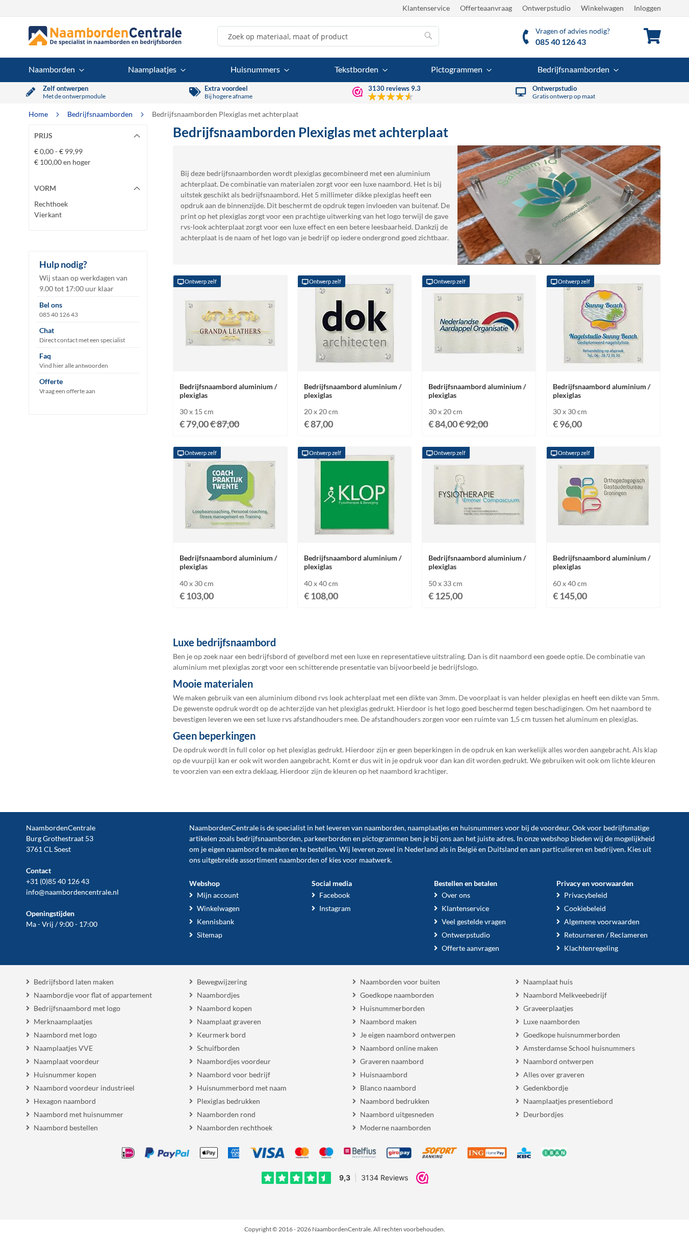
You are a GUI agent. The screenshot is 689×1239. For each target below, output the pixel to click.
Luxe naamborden (551, 1021)
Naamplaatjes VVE (63, 1048)
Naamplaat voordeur (66, 1061)
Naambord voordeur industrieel (84, 1087)
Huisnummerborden (392, 1008)
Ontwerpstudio (546, 8)
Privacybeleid (585, 895)
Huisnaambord (383, 1074)
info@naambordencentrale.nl (72, 892)
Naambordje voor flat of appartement (93, 995)
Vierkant (48, 214)
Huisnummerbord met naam (242, 1087)
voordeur (554, 827)
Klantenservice (426, 8)
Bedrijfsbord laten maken (74, 981)
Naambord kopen (224, 1008)
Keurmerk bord (221, 1034)
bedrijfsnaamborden (268, 838)
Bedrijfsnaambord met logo (77, 1008)
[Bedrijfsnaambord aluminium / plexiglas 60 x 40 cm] (603, 532)
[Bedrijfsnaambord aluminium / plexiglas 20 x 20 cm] (354, 361)
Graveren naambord (392, 1061)
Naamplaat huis (548, 981)
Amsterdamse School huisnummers (579, 1048)
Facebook (334, 895)
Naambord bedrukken (394, 1101)
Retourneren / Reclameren (606, 934)
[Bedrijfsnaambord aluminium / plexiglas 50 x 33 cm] (479, 532)
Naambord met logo (65, 1034)
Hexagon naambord (65, 1101)
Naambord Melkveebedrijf (565, 995)
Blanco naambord (388, 1087)
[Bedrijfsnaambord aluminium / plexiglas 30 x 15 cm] (230, 361)
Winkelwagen (602, 8)
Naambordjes (218, 995)
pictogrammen (385, 838)
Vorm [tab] (45, 188)
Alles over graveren (553, 1074)
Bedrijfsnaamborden (100, 114)
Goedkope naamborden (397, 995)
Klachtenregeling (591, 948)
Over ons (456, 895)
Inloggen (647, 8)
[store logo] (105, 35)
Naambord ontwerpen (558, 1061)
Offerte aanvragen (470, 948)
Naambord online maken (399, 1048)
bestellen (322, 849)
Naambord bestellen (66, 1127)
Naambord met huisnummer (78, 1114)
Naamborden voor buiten (400, 981)
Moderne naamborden (395, 1127)
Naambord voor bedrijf (233, 1074)
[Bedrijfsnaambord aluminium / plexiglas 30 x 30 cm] (603, 361)
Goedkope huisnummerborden (571, 1034)
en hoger (62, 162)
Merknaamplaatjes (63, 1021)
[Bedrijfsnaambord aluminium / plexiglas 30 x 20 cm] (479, 361)
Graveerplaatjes (548, 1008)
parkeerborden (327, 838)
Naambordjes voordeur (234, 1061)
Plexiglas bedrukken (228, 1101)
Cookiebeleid (585, 908)
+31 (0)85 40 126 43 (57, 881)
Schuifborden (218, 1048)
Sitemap (209, 934)
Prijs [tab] (43, 135)
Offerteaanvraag (486, 8)
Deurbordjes (543, 1114)
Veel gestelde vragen (474, 921)
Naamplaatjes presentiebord (568, 1101)
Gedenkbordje (545, 1087)
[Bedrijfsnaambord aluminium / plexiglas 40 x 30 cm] (230, 532)
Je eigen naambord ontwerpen (407, 1034)
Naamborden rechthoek (234, 1127)
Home (39, 114)
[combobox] (328, 36)
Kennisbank (215, 921)
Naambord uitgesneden (397, 1114)
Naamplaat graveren (229, 1021)
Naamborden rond (226, 1114)
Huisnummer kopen (65, 1074)
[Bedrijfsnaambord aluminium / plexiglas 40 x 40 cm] (354, 532)
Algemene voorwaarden (602, 921)
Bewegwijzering (222, 981)
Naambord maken (388, 1021)
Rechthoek (51, 203)
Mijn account (218, 895)
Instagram (335, 908)
